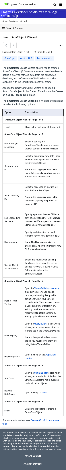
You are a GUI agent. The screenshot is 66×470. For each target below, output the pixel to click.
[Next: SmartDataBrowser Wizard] (13, 45)
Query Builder (40, 324)
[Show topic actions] (60, 45)
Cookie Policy (9, 446)
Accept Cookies (33, 455)
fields (44, 392)
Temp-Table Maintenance (46, 288)
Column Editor (41, 373)
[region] (33, 449)
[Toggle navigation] (60, 5)
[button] (33, 28)
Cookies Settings (32, 464)
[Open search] (54, 5)
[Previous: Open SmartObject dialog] (6, 45)
